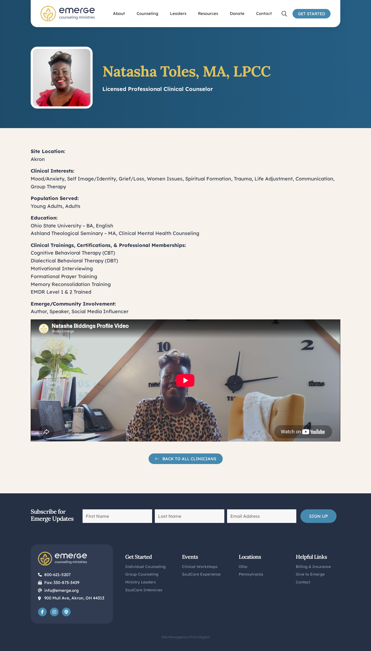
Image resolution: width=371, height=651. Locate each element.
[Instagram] (54, 612)
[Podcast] (66, 612)
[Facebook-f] (42, 612)
